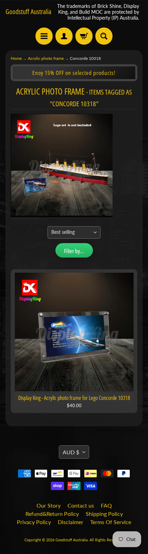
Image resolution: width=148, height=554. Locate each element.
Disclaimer (70, 522)
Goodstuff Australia (28, 11)
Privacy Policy (34, 522)
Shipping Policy (104, 513)
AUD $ (71, 452)
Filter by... (74, 251)
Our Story (48, 505)
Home (16, 58)
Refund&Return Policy (52, 513)
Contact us (80, 505)
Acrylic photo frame (46, 58)
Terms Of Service (110, 522)
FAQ (106, 505)
